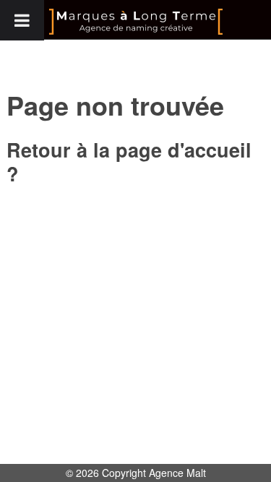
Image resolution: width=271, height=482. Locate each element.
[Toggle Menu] (22, 20)
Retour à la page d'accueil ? (129, 161)
